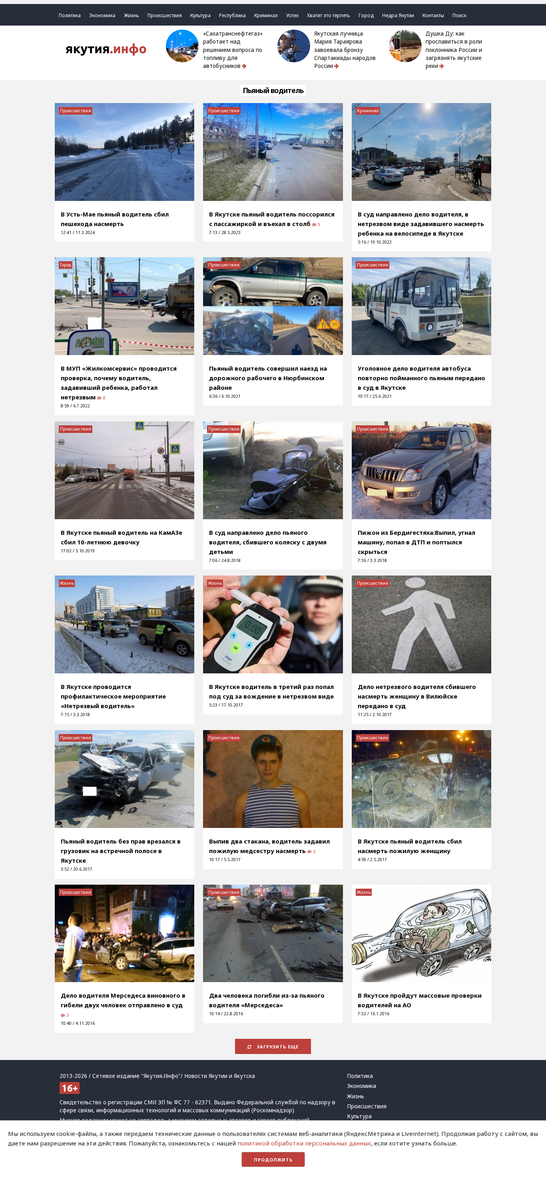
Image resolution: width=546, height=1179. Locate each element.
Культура (200, 15)
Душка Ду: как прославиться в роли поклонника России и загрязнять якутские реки (454, 49)
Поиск (459, 15)
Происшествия (164, 15)
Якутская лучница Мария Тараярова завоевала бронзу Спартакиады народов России (345, 49)
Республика (232, 15)
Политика (70, 15)
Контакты (433, 15)
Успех (292, 15)
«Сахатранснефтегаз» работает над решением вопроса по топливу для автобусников (233, 49)
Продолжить (273, 1160)
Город (366, 15)
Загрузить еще (277, 1047)
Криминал (266, 15)
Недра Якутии (398, 15)
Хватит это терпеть (328, 15)
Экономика (102, 15)
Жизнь (131, 15)
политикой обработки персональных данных (304, 1143)
